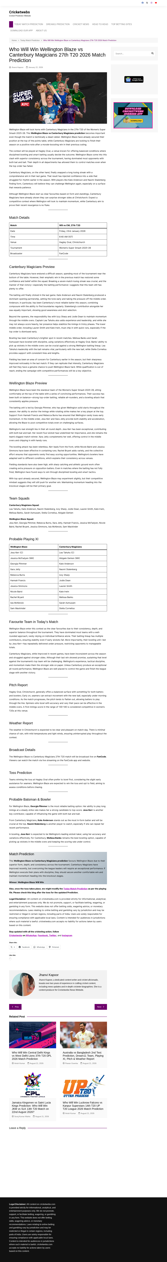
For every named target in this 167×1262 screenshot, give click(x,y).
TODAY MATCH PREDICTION (28, 24)
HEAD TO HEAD (100, 24)
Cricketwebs (19, 12)
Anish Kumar (19, 1063)
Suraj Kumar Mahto (22, 1116)
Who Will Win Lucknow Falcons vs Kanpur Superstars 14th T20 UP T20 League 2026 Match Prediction (83, 1105)
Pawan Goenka (71, 1063)
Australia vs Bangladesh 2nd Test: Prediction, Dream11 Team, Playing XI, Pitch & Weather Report (83, 1055)
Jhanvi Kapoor (17, 67)
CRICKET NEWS (81, 24)
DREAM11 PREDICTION (58, 24)
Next (99, 1007)
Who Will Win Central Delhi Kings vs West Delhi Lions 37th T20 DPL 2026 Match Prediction (31, 1055)
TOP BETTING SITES (121, 24)
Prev (17, 1007)
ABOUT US (41, 30)
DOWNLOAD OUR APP (21, 30)
